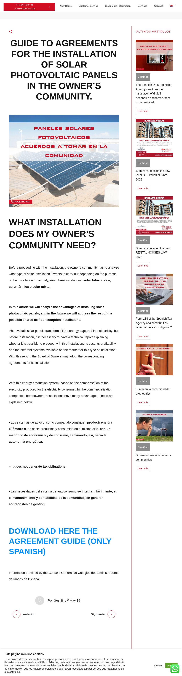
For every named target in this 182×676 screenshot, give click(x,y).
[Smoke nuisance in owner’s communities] (154, 425)
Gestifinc (143, 77)
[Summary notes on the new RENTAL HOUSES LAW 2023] (154, 138)
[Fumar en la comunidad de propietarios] (154, 359)
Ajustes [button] (158, 665)
